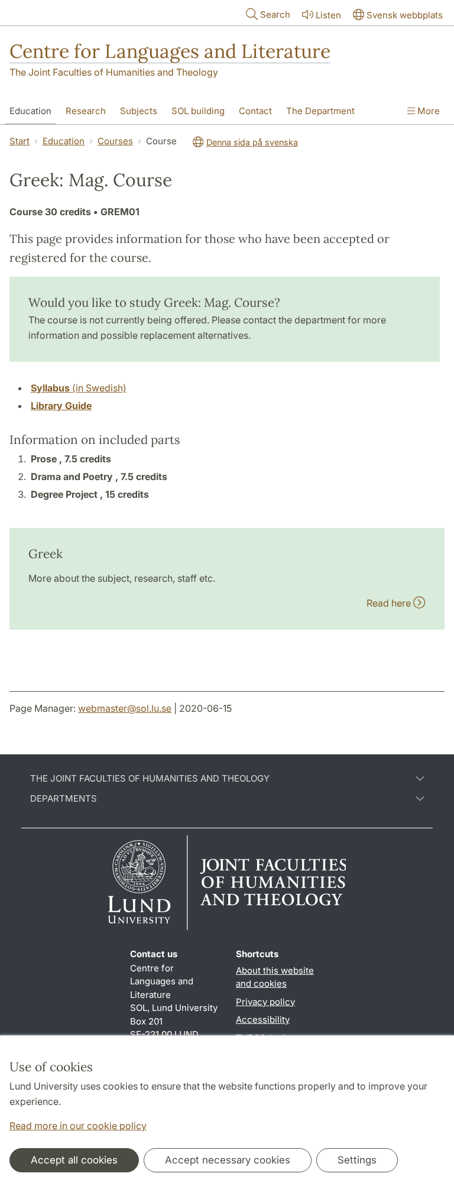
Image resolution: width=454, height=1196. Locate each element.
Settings (357, 1160)
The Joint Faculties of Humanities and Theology (113, 72)
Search (275, 14)
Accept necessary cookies (227, 1160)
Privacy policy (265, 1001)
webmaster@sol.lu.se (124, 708)
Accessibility (263, 1019)
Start (19, 141)
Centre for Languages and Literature (169, 51)
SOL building (198, 110)
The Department (320, 110)
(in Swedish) (79, 388)
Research (86, 110)
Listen (328, 15)
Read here (390, 603)
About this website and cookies (275, 977)
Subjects (138, 110)
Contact (255, 110)
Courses (115, 141)
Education (30, 110)
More (427, 110)
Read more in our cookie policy (78, 1126)
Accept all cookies (74, 1160)
